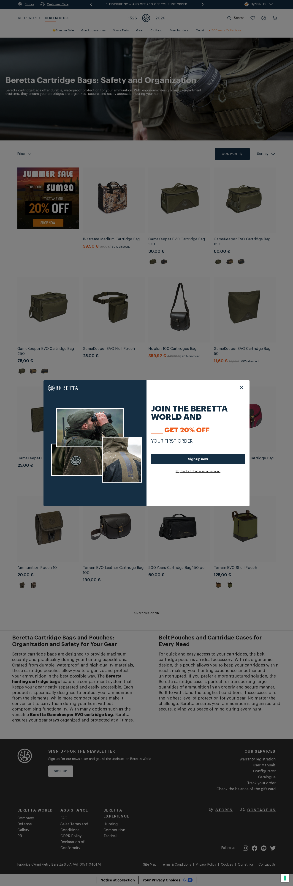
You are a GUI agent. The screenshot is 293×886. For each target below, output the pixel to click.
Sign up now (198, 459)
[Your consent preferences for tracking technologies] (285, 878)
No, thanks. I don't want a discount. (198, 471)
